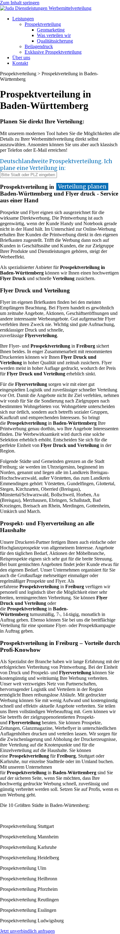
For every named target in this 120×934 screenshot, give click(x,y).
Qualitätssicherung (55, 40)
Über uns (21, 57)
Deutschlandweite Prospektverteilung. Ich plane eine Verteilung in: (56, 165)
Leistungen (23, 18)
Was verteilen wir (54, 35)
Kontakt (20, 63)
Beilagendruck (39, 46)
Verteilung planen (82, 186)
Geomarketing (51, 29)
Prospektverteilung (43, 24)
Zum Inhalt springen (19, 2)
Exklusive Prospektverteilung (53, 52)
